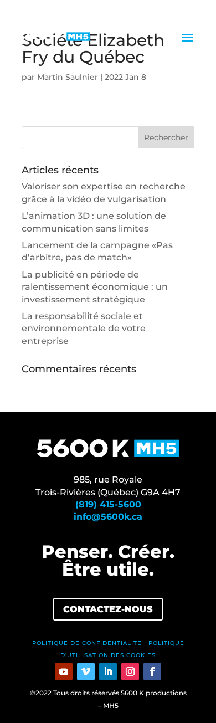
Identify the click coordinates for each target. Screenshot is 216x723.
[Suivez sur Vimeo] (86, 671)
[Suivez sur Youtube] (64, 671)
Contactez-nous (108, 609)
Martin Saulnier (67, 77)
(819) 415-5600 (108, 504)
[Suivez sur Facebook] (152, 671)
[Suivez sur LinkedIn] (108, 671)
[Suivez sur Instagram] (130, 671)
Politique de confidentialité (87, 643)
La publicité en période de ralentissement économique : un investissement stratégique (95, 287)
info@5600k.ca (108, 516)
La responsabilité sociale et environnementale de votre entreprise (84, 328)
